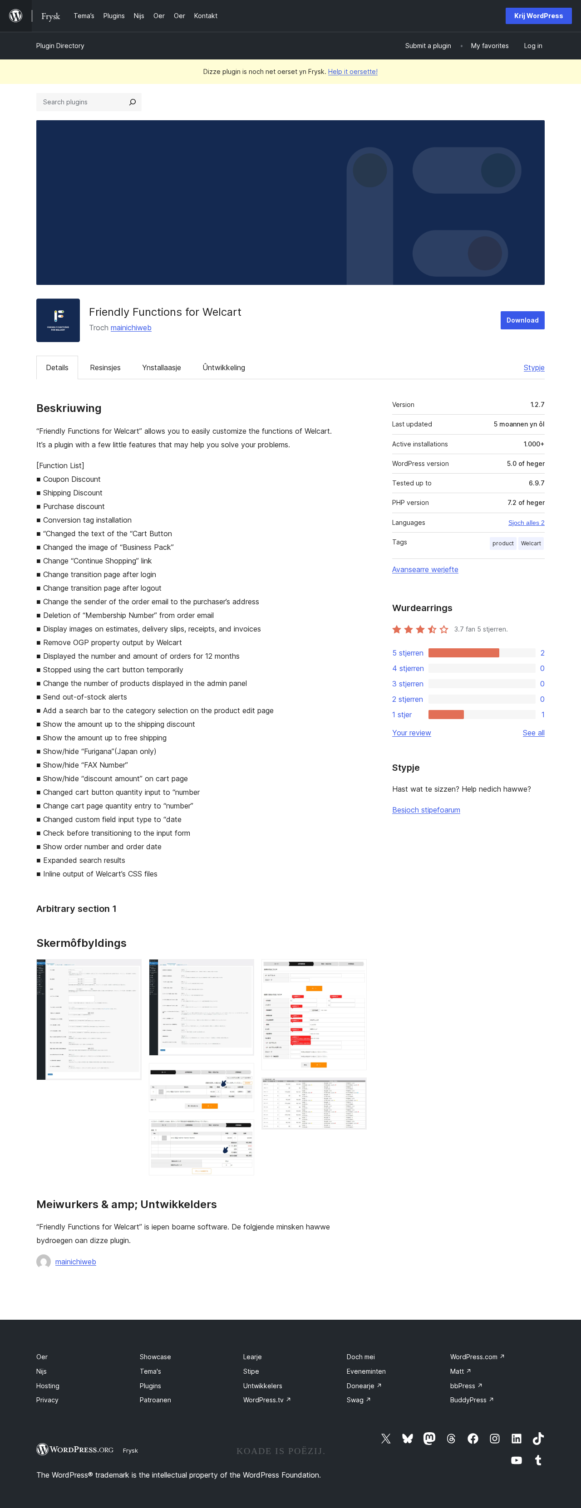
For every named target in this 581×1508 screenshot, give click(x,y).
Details (57, 367)
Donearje (364, 1386)
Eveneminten (366, 1371)
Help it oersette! (353, 71)
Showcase (155, 1357)
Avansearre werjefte (425, 569)
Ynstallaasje (161, 367)
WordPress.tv (267, 1400)
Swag (359, 1400)
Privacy (47, 1400)
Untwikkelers (262, 1386)
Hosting (47, 1386)
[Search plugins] (132, 102)
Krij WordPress (538, 16)
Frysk (130, 1450)
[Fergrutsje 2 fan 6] (241, 971)
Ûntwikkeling (223, 367)
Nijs (41, 1371)
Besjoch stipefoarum (426, 809)
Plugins (150, 1386)
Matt (461, 1371)
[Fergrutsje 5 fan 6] (354, 971)
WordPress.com (477, 1357)
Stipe (251, 1371)
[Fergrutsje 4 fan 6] (241, 1131)
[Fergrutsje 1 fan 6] (129, 971)
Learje (252, 1357)
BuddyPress (472, 1400)
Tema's (150, 1371)
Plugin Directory (60, 45)
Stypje (534, 367)
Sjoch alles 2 (526, 522)
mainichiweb (131, 327)
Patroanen (155, 1400)
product (503, 543)
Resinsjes (105, 367)
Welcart (531, 543)
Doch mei (361, 1357)
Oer (42, 1357)
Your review (411, 732)
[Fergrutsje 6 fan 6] (354, 1089)
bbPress (466, 1386)
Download (523, 320)
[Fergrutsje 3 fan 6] (241, 1075)
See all (534, 732)
